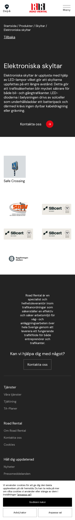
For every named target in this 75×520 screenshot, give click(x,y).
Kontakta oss (30, 124)
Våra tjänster (12, 395)
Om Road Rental (15, 431)
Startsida (10, 26)
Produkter (26, 26)
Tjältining (10, 401)
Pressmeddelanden (17, 474)
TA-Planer (10, 408)
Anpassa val (55, 512)
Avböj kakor (19, 512)
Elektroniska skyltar (17, 30)
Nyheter (9, 467)
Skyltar (40, 26)
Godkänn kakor (37, 502)
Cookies (9, 445)
